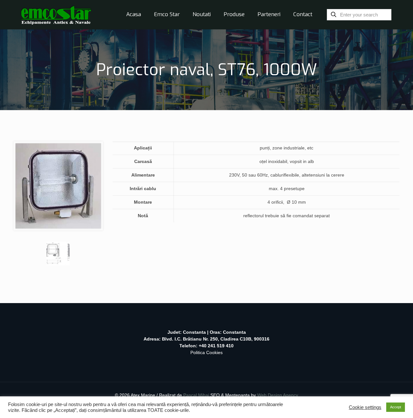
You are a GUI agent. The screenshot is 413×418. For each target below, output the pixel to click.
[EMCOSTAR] (56, 14)
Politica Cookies (206, 352)
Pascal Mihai (196, 395)
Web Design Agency (277, 395)
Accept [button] (395, 407)
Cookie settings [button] (365, 407)
